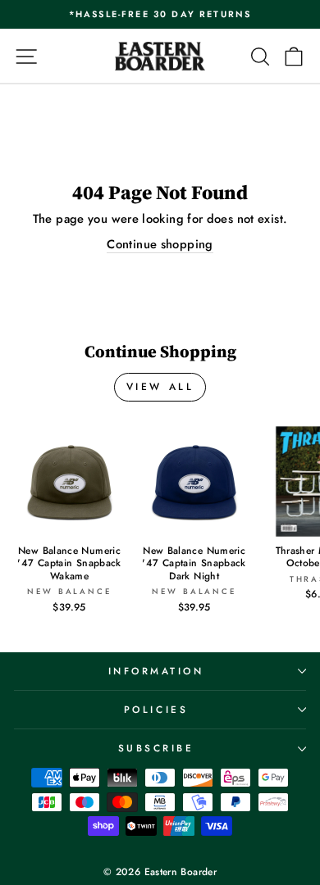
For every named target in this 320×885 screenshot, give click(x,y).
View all (160, 386)
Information (156, 671)
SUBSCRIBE (156, 748)
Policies (156, 709)
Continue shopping (160, 244)
